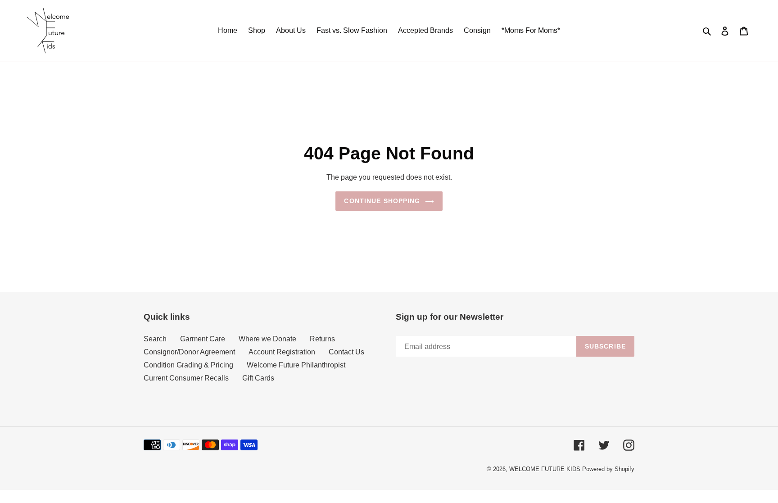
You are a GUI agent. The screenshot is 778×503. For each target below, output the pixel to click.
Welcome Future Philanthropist (296, 365)
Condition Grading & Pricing (188, 365)
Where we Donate (267, 339)
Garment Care (202, 339)
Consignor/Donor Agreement (189, 352)
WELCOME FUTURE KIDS (544, 469)
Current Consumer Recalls (186, 378)
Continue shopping (382, 200)
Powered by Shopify (608, 469)
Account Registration (282, 352)
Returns (322, 339)
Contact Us (346, 352)
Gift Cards (258, 378)
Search (155, 339)
